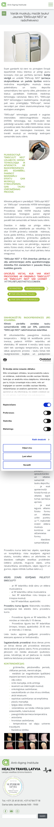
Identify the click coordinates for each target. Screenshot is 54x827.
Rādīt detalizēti (39, 439)
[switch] (47, 413)
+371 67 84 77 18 (32, 800)
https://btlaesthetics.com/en (22, 281)
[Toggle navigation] (50, 4)
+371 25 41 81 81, (14, 800)
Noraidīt (27, 465)
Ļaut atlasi (27, 456)
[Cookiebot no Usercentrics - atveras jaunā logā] (39, 359)
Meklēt (42, 816)
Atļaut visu (27, 448)
